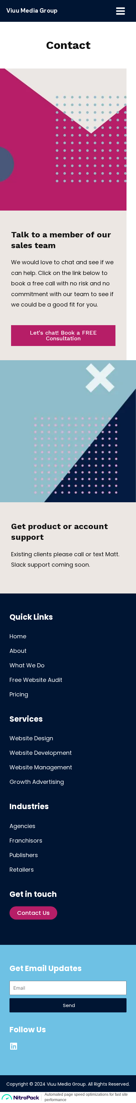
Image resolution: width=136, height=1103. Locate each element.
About (18, 651)
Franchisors (25, 840)
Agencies (22, 826)
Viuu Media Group (32, 11)
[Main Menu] (120, 11)
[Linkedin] (13, 1046)
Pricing (18, 694)
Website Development (40, 753)
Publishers (23, 855)
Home (17, 636)
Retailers (21, 869)
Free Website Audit (35, 680)
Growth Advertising (36, 782)
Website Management (40, 767)
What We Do (27, 665)
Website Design (31, 738)
